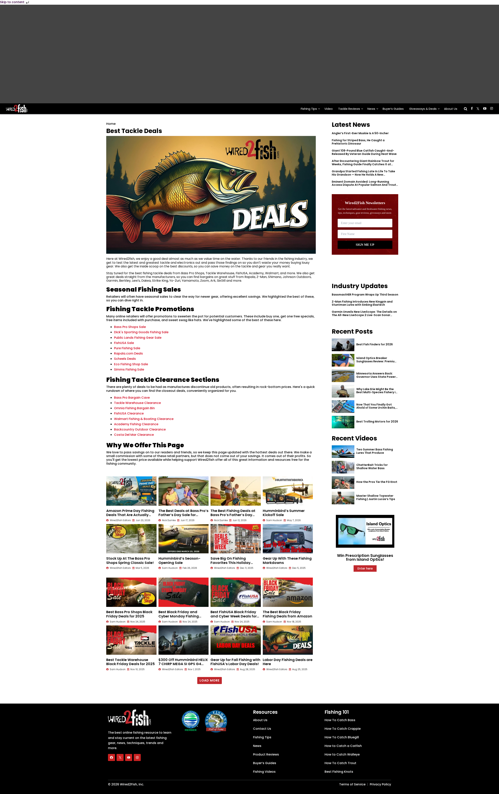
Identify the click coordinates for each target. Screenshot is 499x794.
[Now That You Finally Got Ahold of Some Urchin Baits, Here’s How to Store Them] (343, 406)
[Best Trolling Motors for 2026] (343, 422)
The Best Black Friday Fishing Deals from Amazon (287, 614)
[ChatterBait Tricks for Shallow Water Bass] (343, 467)
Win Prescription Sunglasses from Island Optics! (365, 557)
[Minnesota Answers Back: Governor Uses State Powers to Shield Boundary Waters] (343, 375)
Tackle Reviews (349, 109)
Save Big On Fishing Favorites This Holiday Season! (230, 562)
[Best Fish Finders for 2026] (343, 344)
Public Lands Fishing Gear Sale (137, 337)
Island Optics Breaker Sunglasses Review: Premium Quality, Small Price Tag (376, 361)
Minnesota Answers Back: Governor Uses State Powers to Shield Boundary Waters (376, 377)
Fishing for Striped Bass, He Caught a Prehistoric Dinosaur (358, 142)
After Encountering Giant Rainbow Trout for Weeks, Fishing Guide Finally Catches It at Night (363, 164)
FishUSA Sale (124, 343)
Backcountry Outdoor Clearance (140, 429)
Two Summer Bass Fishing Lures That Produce (374, 451)
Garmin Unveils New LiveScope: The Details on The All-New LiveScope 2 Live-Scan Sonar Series (364, 315)
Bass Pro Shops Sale (130, 327)
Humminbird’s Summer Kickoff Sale (284, 512)
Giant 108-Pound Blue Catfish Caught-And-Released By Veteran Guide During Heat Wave (364, 152)
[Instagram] (137, 757)
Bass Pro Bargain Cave (132, 397)
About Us (450, 109)
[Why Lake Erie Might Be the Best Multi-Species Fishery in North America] (343, 391)
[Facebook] (111, 757)
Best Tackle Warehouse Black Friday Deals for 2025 (130, 661)
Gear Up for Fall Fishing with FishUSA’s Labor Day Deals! (235, 661)
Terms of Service (352, 784)
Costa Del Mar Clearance (134, 434)
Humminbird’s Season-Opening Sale (179, 560)
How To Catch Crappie (343, 728)
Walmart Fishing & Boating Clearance (143, 419)
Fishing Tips (309, 109)
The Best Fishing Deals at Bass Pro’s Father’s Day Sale (233, 515)
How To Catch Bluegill (342, 737)
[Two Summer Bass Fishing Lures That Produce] (343, 451)
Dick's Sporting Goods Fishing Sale (141, 332)
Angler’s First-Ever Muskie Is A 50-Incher (360, 133)
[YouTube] (128, 757)
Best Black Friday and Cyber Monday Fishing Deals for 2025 (178, 616)
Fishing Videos (264, 771)
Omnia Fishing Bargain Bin (134, 408)
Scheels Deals (125, 358)
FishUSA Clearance (129, 413)
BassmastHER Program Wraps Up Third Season (365, 295)
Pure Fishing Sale (127, 348)
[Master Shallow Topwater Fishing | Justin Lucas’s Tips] (343, 498)
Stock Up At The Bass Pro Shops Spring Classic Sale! (130, 560)
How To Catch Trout (340, 763)
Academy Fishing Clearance (136, 424)
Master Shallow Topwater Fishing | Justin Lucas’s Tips (375, 497)
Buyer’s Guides (393, 109)
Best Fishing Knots (339, 771)
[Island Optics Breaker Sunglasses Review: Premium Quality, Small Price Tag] (343, 360)
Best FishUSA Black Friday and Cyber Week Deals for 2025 (234, 616)
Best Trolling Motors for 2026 (377, 421)
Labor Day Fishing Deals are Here (287, 661)
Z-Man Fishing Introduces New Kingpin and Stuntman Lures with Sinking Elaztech (362, 303)
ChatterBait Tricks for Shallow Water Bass (372, 466)
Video (328, 109)
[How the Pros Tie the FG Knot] (343, 482)
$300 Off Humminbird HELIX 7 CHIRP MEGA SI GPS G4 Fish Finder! (183, 664)
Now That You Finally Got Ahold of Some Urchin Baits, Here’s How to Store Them (376, 408)
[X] (120, 757)
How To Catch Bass (340, 720)
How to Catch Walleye (342, 754)
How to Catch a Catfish (343, 746)
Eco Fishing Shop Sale (131, 364)
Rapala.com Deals (128, 353)
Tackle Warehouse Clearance (137, 403)
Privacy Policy (380, 784)
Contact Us (262, 728)
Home (111, 123)
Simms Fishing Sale (129, 369)
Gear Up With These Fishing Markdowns (287, 560)
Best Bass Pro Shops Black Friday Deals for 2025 (129, 614)
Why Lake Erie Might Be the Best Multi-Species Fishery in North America (376, 392)
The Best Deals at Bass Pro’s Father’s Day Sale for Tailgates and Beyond (183, 515)
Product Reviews (266, 754)
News (371, 109)
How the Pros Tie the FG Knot (376, 482)
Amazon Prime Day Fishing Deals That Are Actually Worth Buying (130, 515)
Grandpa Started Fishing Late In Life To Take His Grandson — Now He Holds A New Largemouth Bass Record (363, 174)
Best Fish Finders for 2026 (374, 344)
